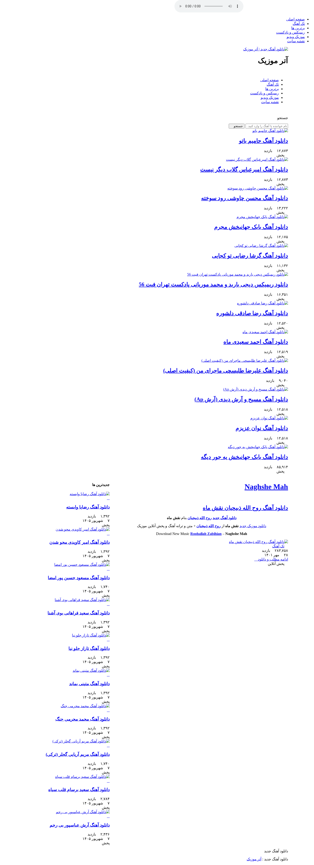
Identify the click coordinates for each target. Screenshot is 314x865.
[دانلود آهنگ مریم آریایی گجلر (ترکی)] (68, 743)
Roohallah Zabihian (206, 534)
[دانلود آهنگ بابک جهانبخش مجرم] (262, 217)
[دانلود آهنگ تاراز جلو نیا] (68, 637)
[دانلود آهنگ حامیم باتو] (270, 131)
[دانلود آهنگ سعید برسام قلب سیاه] (68, 779)
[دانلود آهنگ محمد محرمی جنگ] (68, 708)
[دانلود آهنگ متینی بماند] (68, 673)
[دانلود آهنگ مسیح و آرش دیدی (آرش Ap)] (255, 389)
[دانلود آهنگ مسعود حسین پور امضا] (68, 567)
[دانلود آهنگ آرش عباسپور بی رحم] (68, 814)
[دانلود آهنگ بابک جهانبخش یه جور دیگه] (258, 447)
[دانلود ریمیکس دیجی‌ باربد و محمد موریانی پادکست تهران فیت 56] (237, 274)
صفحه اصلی (295, 19)
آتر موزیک (254, 859)
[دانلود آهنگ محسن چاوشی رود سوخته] (257, 188)
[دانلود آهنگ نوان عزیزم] (269, 418)
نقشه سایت (296, 41)
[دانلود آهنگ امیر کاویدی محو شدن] (68, 531)
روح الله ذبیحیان (200, 518)
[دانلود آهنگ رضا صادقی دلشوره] (262, 303)
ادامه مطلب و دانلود (272, 559)
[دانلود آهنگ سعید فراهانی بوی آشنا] (68, 602)
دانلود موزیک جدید (253, 526)
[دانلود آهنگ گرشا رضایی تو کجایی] (261, 246)
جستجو (238, 126)
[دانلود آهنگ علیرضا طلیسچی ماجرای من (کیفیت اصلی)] (244, 360)
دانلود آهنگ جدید (225, 518)
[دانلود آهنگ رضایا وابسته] (68, 496)
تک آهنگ (299, 24)
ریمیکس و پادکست (290, 32)
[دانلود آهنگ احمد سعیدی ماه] (265, 332)
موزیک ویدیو (296, 37)
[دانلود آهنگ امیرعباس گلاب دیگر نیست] (257, 159)
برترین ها (298, 28)
